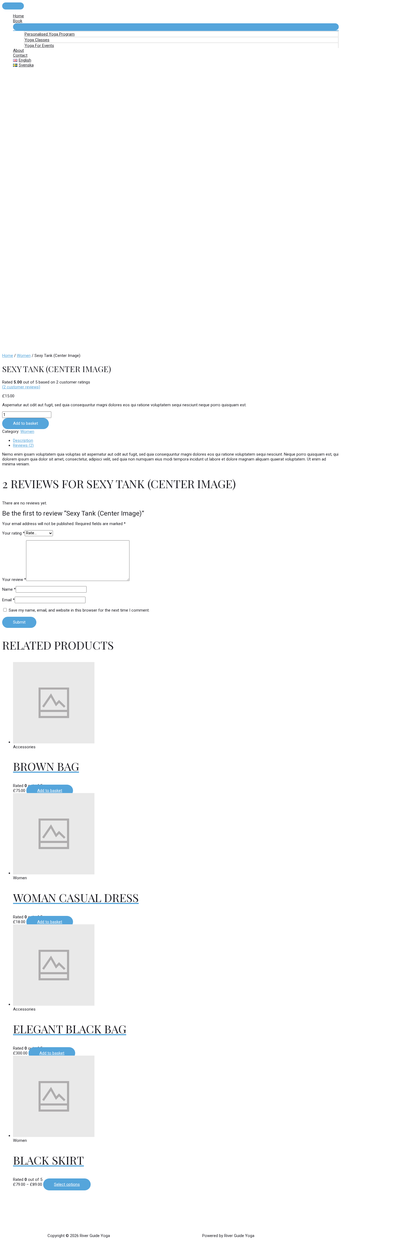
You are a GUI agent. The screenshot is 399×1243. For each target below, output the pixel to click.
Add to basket (25, 423)
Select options (67, 1184)
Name (9, 589)
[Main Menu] (13, 5)
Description (23, 440)
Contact (20, 55)
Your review (14, 579)
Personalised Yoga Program (50, 34)
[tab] (176, 440)
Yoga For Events (39, 45)
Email (8, 599)
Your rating (13, 533)
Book (17, 20)
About (18, 50)
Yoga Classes (37, 39)
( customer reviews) (21, 387)
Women (24, 355)
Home (18, 16)
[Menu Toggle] (176, 26)
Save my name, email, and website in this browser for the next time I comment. (79, 610)
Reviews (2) (23, 445)
